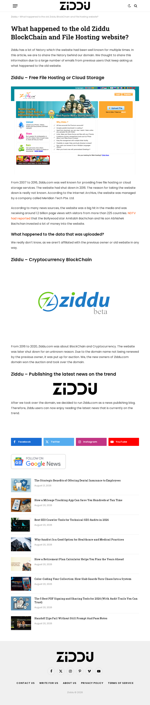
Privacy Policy (92, 683)
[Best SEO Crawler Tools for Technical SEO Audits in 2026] (21, 525)
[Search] (135, 6)
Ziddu (14, 16)
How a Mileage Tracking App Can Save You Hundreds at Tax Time (78, 500)
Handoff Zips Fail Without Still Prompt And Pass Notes (70, 618)
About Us (69, 683)
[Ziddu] (75, 6)
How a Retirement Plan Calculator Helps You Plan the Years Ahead (79, 559)
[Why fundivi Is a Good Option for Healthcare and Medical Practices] (21, 544)
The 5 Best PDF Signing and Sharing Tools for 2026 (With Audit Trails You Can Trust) (86, 600)
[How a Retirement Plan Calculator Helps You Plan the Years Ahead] (21, 564)
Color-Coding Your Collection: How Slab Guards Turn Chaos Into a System (82, 579)
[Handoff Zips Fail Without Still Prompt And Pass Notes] (21, 623)
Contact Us (25, 683)
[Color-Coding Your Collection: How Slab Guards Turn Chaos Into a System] (21, 584)
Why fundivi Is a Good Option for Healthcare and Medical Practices (79, 539)
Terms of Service (121, 683)
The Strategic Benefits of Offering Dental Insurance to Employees (77, 480)
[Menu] (15, 6)
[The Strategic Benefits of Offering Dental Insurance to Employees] (21, 485)
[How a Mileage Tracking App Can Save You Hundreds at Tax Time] (21, 505)
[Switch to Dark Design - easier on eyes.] (129, 5)
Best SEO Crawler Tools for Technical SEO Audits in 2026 (71, 520)
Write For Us (48, 683)
